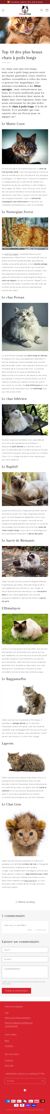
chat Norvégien (11, 254)
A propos (9, 1046)
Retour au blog (26, 902)
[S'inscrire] (42, 1081)
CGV (7, 1012)
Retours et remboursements (17, 1017)
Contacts (9, 1060)
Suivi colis (9, 1065)
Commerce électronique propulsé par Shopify (30, 1109)
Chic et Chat (14, 1109)
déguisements (30, 880)
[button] (3, 10)
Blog (7, 1040)
